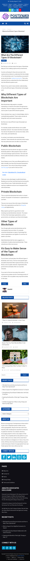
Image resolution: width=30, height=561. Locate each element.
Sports (20, 7)
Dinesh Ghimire (20, 555)
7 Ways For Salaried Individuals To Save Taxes (13, 320)
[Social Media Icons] (3, 457)
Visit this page (4, 167)
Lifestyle (10, 7)
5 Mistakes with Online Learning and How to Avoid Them (26, 283)
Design (15, 4)
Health (9, 5)
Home (5, 476)
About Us (6, 471)
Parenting (15, 7)
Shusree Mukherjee (16, 370)
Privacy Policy (7, 479)
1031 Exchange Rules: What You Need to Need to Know (14, 366)
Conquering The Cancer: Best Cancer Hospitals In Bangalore (5, 283)
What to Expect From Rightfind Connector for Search (15, 389)
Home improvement (17, 5)
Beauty (10, 4)
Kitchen (25, 5)
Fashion (26, 4)
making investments (16, 78)
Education (20, 4)
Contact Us (4, 4)
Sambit (15, 63)
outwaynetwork (17, 322)
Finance (5, 5)
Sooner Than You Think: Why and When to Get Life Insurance (13, 343)
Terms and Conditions (9, 482)
